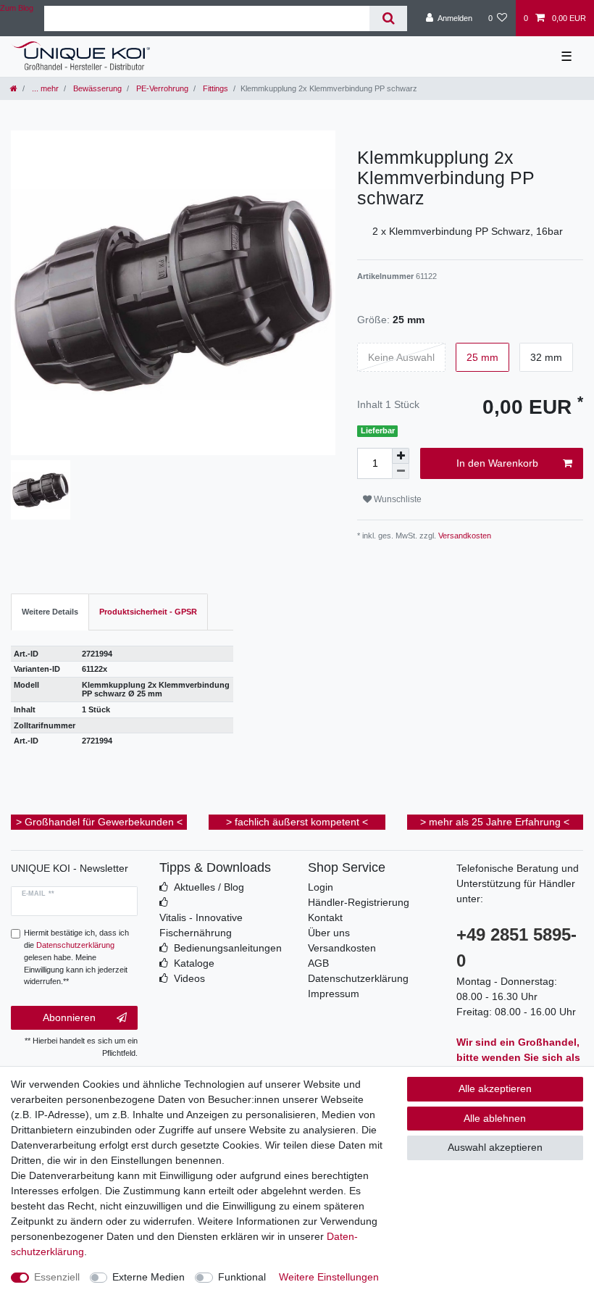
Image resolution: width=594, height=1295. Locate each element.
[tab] (50, 612)
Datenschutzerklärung (358, 978)
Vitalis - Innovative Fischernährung (201, 925)
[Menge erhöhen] (400, 456)
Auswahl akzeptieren (495, 1147)
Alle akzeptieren (495, 1088)
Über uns (329, 932)
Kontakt (325, 917)
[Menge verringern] (400, 471)
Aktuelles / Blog (209, 887)
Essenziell (57, 1277)
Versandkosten (463, 535)
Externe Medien (148, 1277)
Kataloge (194, 963)
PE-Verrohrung (161, 88)
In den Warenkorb (497, 463)
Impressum (333, 993)
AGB (318, 963)
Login (320, 887)
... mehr (44, 88)
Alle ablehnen (495, 1118)
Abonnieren (69, 1017)
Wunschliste (397, 499)
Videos (189, 978)
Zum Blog (16, 8)
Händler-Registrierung (358, 902)
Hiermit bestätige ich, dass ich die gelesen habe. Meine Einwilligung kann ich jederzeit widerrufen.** (76, 957)
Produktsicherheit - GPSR (148, 611)
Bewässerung (96, 88)
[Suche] (387, 18)
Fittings (214, 88)
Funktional (242, 1277)
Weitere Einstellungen (329, 1277)
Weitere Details (50, 611)
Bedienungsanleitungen (228, 948)
